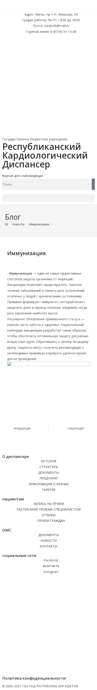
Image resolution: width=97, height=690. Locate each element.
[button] (48, 198)
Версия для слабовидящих (22, 176)
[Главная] (6, 224)
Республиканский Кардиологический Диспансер (45, 155)
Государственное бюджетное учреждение (34, 139)
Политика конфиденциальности (34, 678)
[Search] (93, 184)
